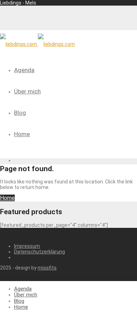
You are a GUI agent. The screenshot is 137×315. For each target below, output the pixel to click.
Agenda (24, 70)
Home (22, 134)
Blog (20, 112)
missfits (47, 268)
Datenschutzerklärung (39, 251)
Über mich (27, 91)
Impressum (27, 246)
